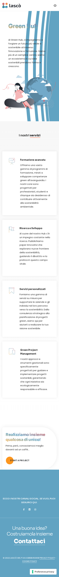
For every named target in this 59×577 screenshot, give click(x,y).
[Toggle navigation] (55, 6)
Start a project (19, 460)
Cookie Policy (29, 561)
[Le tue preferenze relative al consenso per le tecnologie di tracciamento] (43, 572)
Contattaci (29, 541)
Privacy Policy (47, 557)
